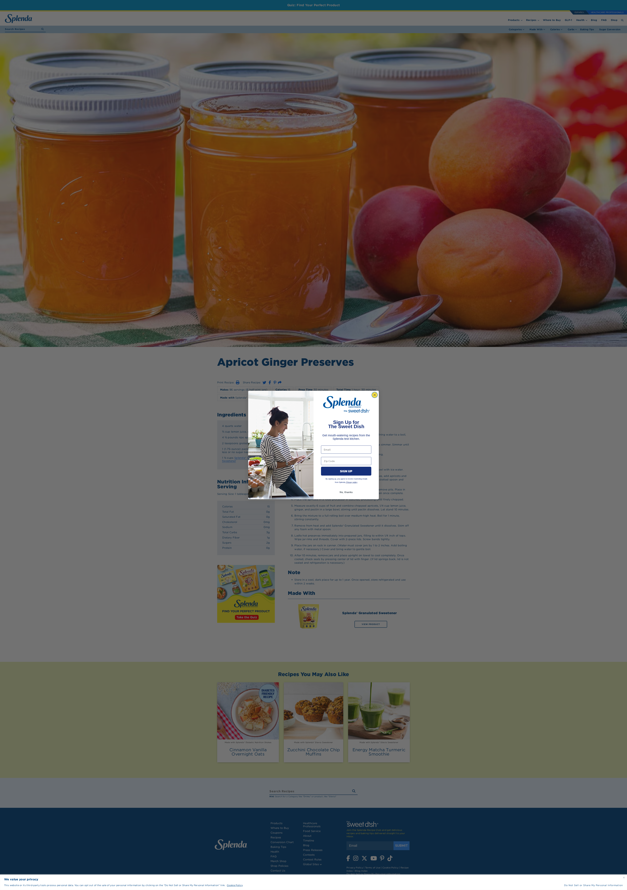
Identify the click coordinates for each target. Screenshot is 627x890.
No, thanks (346, 492)
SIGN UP (346, 471)
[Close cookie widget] (624, 877)
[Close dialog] (375, 395)
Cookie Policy (235, 885)
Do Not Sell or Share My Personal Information (593, 885)
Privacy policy (351, 482)
